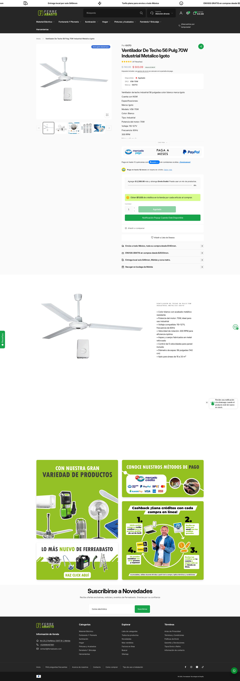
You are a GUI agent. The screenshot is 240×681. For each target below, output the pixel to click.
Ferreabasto (186, 676)
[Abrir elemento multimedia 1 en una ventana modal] (74, 81)
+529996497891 (47, 645)
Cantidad (128, 204)
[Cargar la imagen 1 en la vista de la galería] (48, 128)
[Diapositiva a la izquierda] (39, 128)
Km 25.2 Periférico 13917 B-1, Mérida (55, 641)
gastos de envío (143, 71)
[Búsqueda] (141, 13)
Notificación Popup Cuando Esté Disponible (162, 217)
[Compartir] (201, 46)
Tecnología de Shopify (197, 676)
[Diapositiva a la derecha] (109, 128)
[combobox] (114, 13)
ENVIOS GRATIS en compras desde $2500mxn (200, 3)
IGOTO (126, 45)
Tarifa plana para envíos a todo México (115, 3)
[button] (198, 13)
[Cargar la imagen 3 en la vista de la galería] (74, 128)
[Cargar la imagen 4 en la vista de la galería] (86, 128)
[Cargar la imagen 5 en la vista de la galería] (99, 128)
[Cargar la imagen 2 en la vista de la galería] (61, 128)
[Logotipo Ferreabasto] (45, 627)
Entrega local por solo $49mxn (37, 3)
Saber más (168, 169)
